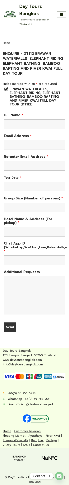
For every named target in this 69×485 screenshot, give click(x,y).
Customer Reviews (27, 431)
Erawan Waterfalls (15, 440)
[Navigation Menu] (61, 14)
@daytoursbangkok (40, 404)
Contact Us (41, 445)
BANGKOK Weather (34, 458)
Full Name (13, 115)
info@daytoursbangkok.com (23, 364)
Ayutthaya (35, 436)
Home (7, 43)
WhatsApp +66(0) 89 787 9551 (29, 399)
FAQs (26, 445)
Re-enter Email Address (26, 157)
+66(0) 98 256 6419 (21, 393)
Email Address (18, 136)
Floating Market (14, 436)
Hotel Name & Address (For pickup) (28, 221)
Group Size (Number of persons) (33, 198)
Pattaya (51, 440)
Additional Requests (22, 272)
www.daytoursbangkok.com (22, 360)
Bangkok (37, 440)
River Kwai (52, 436)
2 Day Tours (11, 445)
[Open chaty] (59, 476)
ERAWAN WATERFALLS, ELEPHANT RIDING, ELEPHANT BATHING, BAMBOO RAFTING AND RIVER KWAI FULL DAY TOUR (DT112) (35, 96)
